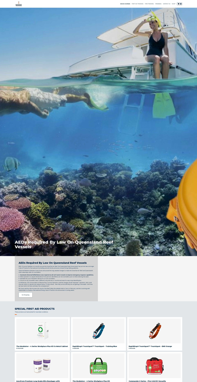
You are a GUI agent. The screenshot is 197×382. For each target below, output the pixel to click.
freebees (158, 4)
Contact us (166, 4)
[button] (179, 3)
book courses (125, 4)
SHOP (173, 4)
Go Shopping (25, 295)
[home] (18, 3)
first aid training (137, 4)
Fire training (149, 4)
